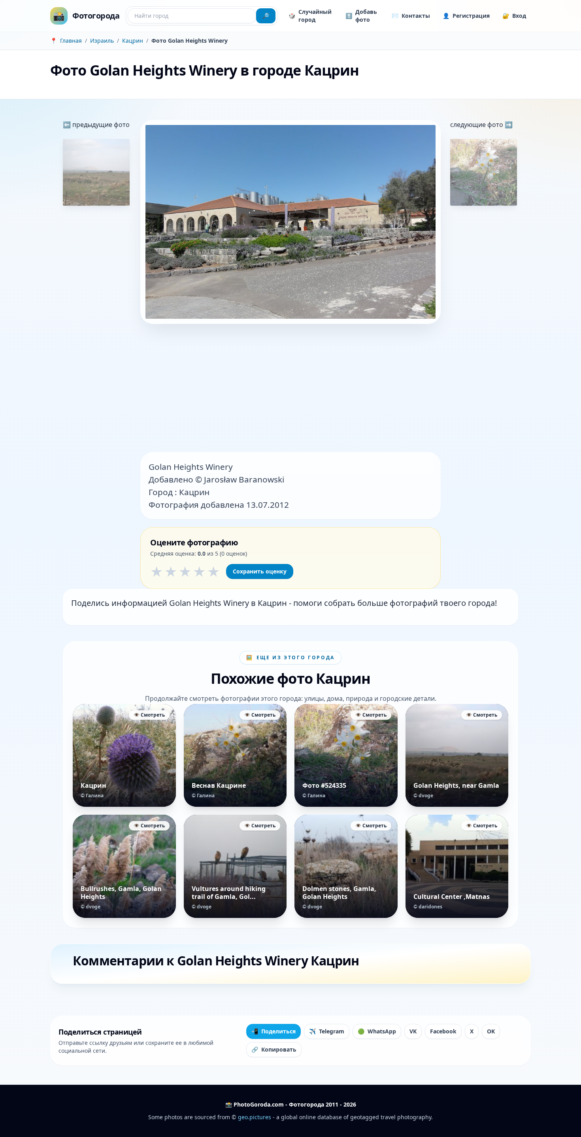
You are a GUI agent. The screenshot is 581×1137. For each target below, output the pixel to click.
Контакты (411, 15)
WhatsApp (377, 1031)
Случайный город (310, 15)
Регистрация (466, 15)
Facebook (443, 1031)
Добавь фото (361, 15)
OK (491, 1031)
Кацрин (132, 40)
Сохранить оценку (260, 571)
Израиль (102, 40)
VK (413, 1031)
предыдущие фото (100, 124)
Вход (514, 15)
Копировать (273, 1049)
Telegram (326, 1031)
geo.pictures (254, 1117)
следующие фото (477, 124)
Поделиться (273, 1031)
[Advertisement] (290, 388)
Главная (71, 40)
